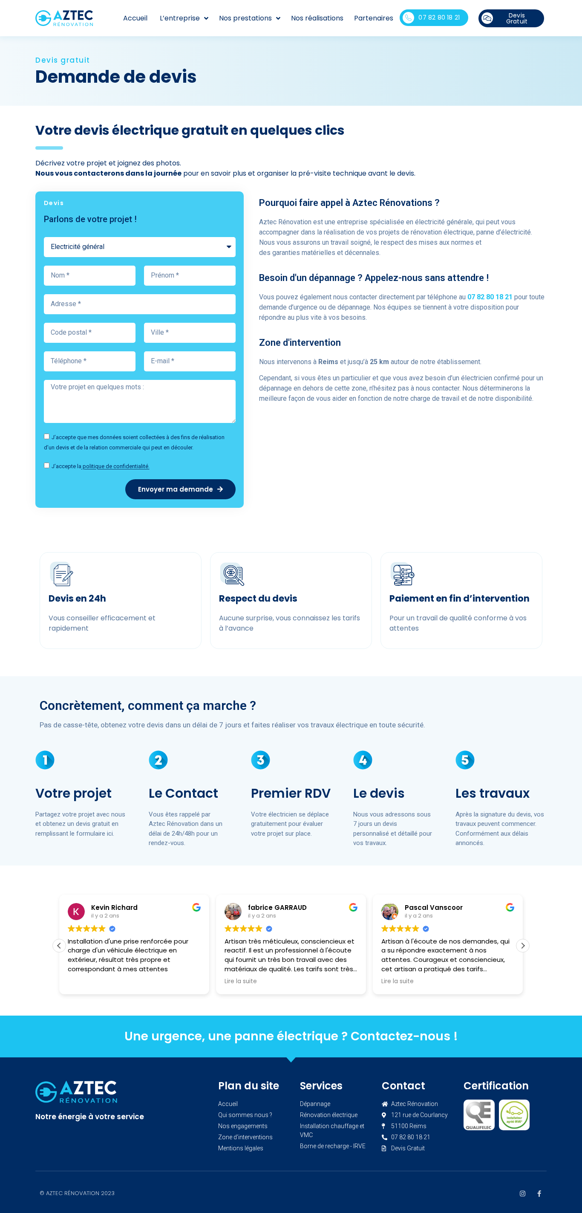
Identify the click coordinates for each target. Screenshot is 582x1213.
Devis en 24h (77, 598)
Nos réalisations (317, 18)
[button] (522, 945)
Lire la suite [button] (241, 981)
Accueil (135, 18)
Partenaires (373, 18)
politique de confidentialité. (115, 466)
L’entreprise (180, 18)
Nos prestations (245, 18)
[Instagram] (522, 1193)
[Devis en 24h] (61, 574)
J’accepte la (101, 466)
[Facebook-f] (539, 1193)
